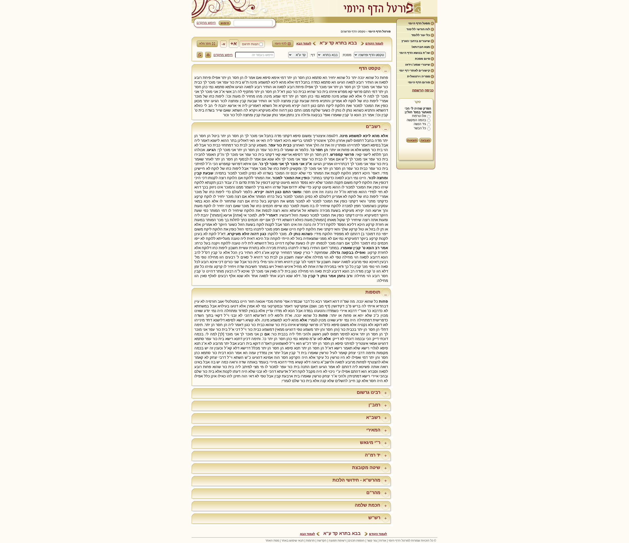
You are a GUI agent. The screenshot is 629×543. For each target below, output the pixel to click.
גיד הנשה (420, 124)
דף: (312, 55)
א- (223, 44)
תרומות (310, 540)
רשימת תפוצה (337, 540)
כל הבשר (420, 128)
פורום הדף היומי (419, 82)
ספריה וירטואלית (418, 76)
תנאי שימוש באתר (292, 540)
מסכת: (346, 55)
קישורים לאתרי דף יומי (414, 70)
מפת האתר (272, 540)
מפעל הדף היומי (419, 23)
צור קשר (372, 540)
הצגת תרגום (250, 44)
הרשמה (418, 90)
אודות (382, 540)
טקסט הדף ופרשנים (353, 31)
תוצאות (412, 140)
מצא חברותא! (421, 47)
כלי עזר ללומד (420, 35)
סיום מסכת (422, 58)
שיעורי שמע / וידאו (417, 64)
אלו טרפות (419, 116)
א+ (233, 43)
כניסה (429, 90)
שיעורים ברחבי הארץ (415, 41)
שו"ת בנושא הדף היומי (414, 53)
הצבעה (425, 140)
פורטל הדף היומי (379, 31)
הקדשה (322, 540)
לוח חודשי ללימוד (418, 29)
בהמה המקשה (416, 120)
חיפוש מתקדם (206, 23)
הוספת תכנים (356, 540)
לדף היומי (280, 43)
